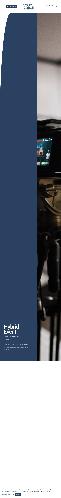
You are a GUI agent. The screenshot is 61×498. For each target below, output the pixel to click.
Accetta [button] (18, 494)
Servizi (51, 5)
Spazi (46, 5)
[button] (57, 6)
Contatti (44, 6)
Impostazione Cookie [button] (8, 494)
